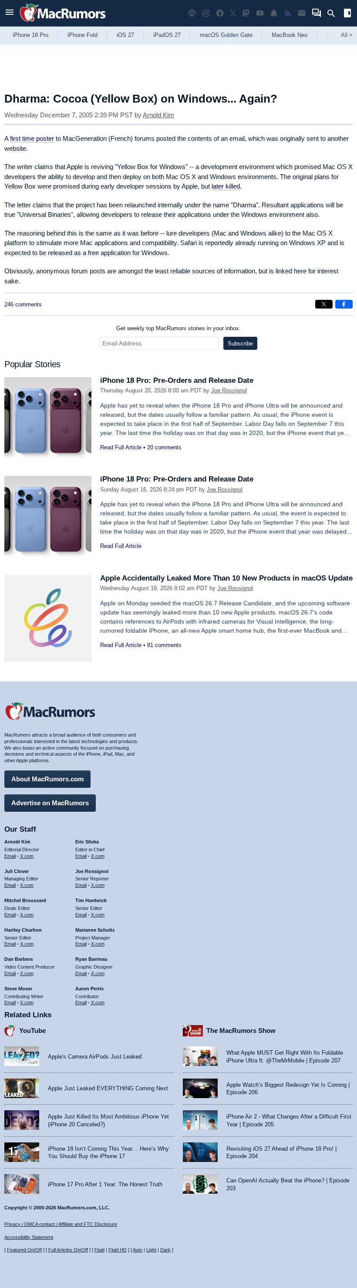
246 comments (23, 304)
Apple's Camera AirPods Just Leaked (94, 1056)
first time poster (32, 138)
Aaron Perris (89, 988)
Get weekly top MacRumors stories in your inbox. (178, 328)
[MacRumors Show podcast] (192, 13)
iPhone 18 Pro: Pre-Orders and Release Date (176, 380)
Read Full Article (120, 447)
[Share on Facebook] (344, 304)
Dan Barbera (18, 959)
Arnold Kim (158, 115)
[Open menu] (9, 13)
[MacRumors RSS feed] (287, 13)
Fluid (99, 1249)
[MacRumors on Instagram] (206, 13)
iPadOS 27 (167, 35)
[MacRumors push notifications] (273, 13)
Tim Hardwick (91, 900)
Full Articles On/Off (68, 1249)
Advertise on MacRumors (50, 803)
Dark (165, 1249)
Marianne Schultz (95, 930)
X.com (27, 856)
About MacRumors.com (47, 779)
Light (151, 1249)
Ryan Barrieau (91, 959)
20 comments (164, 447)
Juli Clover (16, 871)
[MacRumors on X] (232, 13)
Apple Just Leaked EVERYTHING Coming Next (108, 1088)
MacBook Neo (289, 35)
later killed (226, 186)
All (347, 35)
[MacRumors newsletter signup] (301, 13)
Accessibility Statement (28, 1237)
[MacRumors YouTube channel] (260, 13)
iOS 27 (125, 35)
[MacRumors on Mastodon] (246, 13)
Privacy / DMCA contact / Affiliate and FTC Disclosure (60, 1224)
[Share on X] (324, 304)
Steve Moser (18, 988)
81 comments (164, 645)
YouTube (32, 1030)
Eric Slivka (87, 841)
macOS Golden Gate (226, 35)
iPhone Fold (82, 35)
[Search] (334, 13)
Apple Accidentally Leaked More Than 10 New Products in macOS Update (226, 578)
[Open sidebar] (347, 14)
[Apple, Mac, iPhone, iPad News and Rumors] (62, 23)
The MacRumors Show (241, 1030)
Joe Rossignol (229, 390)
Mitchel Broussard (25, 900)
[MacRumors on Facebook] (220, 13)
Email (10, 856)
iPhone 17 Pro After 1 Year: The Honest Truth (105, 1184)
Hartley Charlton (23, 930)
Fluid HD (117, 1249)
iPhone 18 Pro (30, 35)
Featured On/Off (24, 1249)
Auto (137, 1249)
